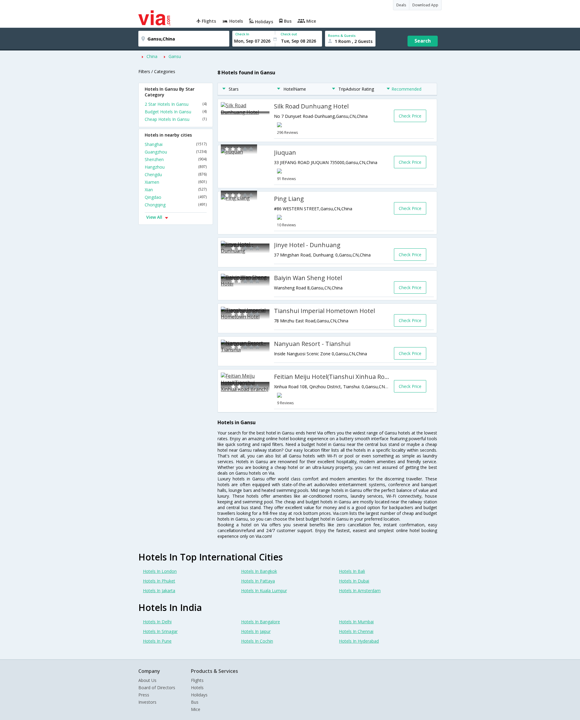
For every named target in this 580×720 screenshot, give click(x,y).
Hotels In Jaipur (256, 631)
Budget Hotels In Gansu (176, 112)
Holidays (199, 695)
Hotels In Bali (352, 571)
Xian (176, 189)
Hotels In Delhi (157, 622)
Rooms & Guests (342, 35)
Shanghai (176, 144)
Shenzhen (176, 159)
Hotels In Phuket (159, 581)
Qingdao (176, 197)
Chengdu (176, 174)
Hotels (197, 687)
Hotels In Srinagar (160, 631)
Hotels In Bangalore (260, 622)
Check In (242, 34)
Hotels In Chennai (356, 631)
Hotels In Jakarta (159, 590)
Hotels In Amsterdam (360, 590)
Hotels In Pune (157, 641)
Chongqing (176, 205)
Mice (195, 709)
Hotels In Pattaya (258, 581)
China (152, 56)
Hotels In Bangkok (259, 571)
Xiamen (176, 182)
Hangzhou (176, 167)
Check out (289, 34)
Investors (147, 702)
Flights (197, 680)
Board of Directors (156, 687)
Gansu (175, 56)
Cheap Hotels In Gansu (176, 119)
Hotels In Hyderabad (359, 641)
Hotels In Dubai (354, 581)
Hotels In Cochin (257, 641)
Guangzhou (176, 152)
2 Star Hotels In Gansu (176, 104)
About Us (147, 680)
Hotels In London (160, 571)
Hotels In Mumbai (356, 622)
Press (143, 695)
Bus (194, 702)
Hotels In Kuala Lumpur (264, 590)
